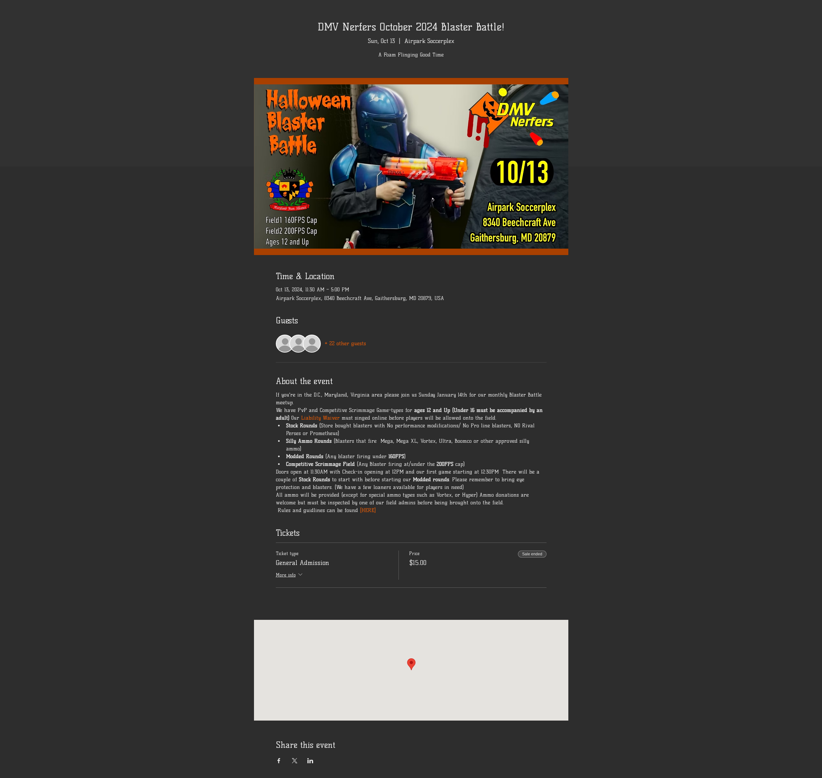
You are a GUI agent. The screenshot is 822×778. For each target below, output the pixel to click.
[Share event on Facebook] (279, 760)
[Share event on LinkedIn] (310, 760)
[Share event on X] (295, 760)
